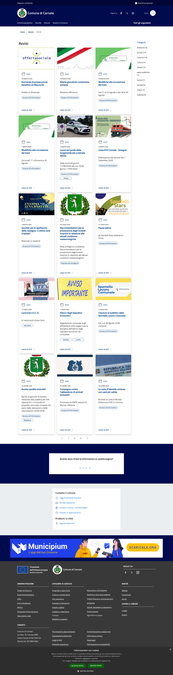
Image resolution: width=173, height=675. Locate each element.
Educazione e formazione (97, 590)
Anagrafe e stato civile (61, 590)
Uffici (19, 599)
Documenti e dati (24, 615)
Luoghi (124, 610)
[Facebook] (120, 13)
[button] (86, 671)
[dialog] (86, 661)
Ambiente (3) (142, 47)
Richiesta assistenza (60, 644)
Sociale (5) (141, 85)
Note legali (91, 640)
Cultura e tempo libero (61, 594)
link (109, 661)
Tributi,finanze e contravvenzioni (100, 598)
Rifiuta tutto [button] (96, 666)
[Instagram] (132, 13)
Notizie (124, 590)
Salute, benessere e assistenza (99, 607)
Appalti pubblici (58, 607)
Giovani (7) (141, 67)
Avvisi (28, 74)
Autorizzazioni (92, 611)
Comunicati (126, 594)
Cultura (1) (141, 62)
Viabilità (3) (141, 94)
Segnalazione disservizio (62, 635)
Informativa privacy (95, 635)
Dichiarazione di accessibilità (98, 644)
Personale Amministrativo (27, 611)
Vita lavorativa (58, 599)
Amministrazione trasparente (99, 631)
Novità (31, 31)
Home (22, 31)
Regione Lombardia (25, 3)
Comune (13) (142, 57)
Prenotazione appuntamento (63, 631)
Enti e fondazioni (24, 603)
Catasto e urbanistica (60, 611)
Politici (20, 607)
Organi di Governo (24, 590)
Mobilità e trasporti (59, 619)
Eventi (124, 614)
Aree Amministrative (25, 594)
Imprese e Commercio (60, 603)
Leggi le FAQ (57, 640)
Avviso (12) (141, 52)
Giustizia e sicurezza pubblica (98, 594)
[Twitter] (126, 13)
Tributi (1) (141, 89)
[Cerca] (153, 13)
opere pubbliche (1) (143, 74)
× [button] (170, 649)
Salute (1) (141, 80)
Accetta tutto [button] (77, 666)
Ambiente (91, 603)
